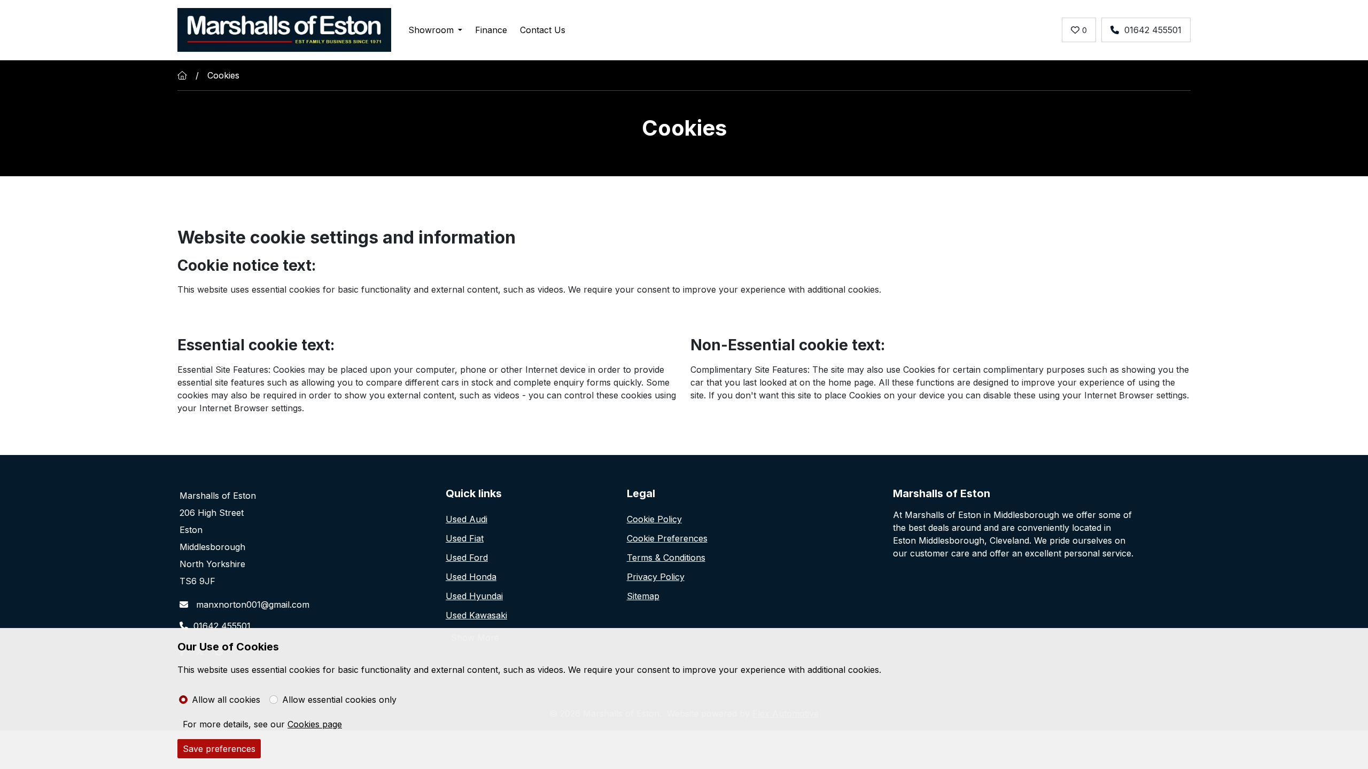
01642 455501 (1153, 30)
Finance (491, 30)
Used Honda (471, 576)
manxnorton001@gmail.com (251, 604)
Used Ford (467, 557)
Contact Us (542, 30)
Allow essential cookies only (339, 699)
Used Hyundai (474, 596)
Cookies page (314, 724)
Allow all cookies (226, 699)
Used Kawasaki (476, 615)
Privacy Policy (656, 576)
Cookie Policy (654, 519)
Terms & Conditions (666, 557)
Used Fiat (465, 538)
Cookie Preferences (667, 538)
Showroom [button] (431, 30)
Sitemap (643, 596)
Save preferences (219, 748)
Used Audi (466, 519)
